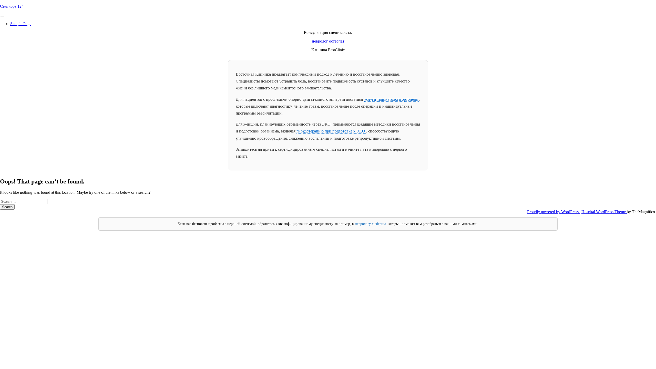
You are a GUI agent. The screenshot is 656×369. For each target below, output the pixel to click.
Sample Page (20, 24)
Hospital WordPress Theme (604, 212)
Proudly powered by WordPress (553, 212)
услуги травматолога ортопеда (391, 99)
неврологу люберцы (370, 224)
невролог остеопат (328, 41)
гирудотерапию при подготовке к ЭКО (331, 131)
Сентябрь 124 (12, 6)
